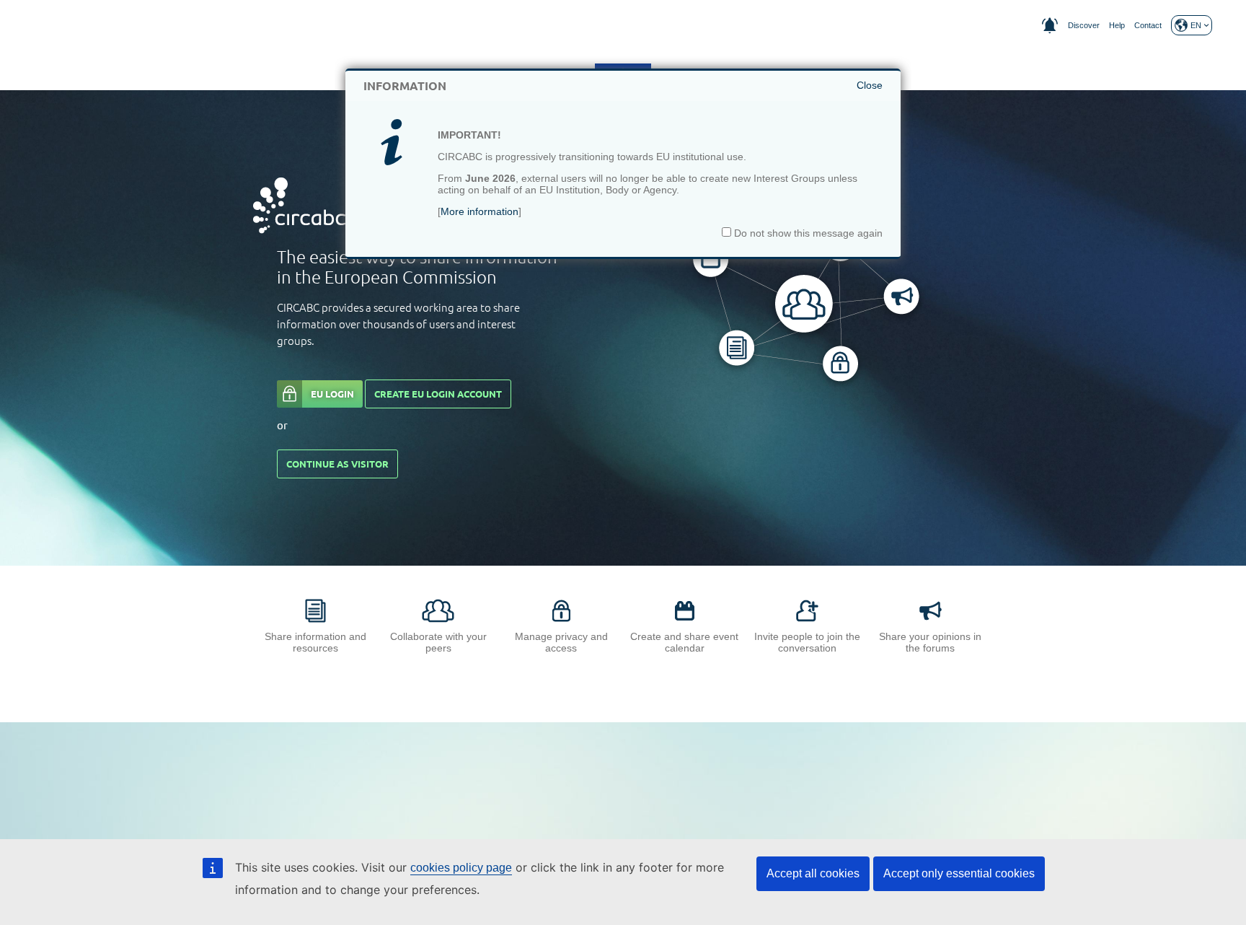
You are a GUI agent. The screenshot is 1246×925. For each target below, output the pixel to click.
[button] (1191, 25)
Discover (1084, 25)
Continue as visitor (337, 464)
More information (479, 211)
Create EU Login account (438, 394)
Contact (1148, 25)
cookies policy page (461, 868)
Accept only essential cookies (959, 873)
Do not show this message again (807, 233)
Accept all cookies (813, 873)
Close (870, 85)
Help (1117, 25)
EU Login (332, 394)
